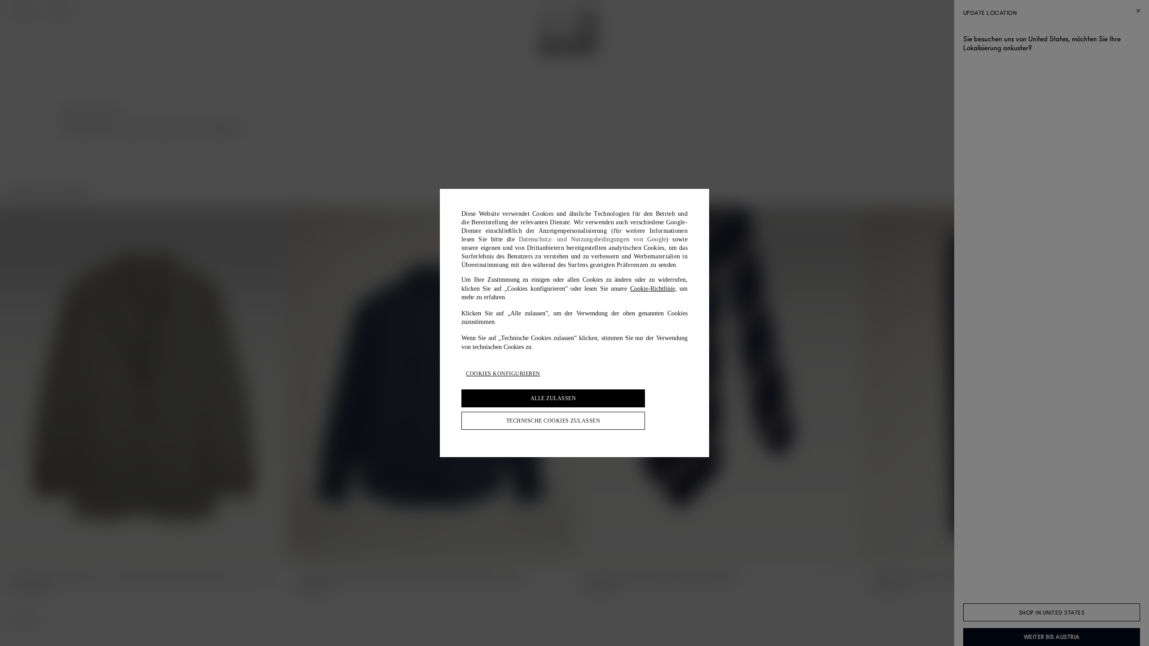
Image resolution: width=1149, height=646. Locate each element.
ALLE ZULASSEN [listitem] (553, 398)
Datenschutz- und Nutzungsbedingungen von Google (593, 239)
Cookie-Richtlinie (652, 288)
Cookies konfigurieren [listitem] (503, 374)
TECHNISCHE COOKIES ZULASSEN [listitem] (553, 421)
